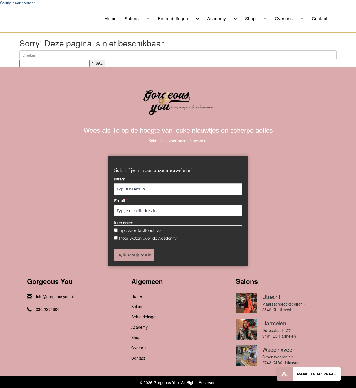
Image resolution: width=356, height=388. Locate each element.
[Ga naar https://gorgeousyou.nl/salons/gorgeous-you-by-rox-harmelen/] (282, 331)
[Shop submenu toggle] (265, 19)
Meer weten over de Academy (148, 238)
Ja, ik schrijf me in (134, 254)
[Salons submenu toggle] (148, 19)
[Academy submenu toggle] (235, 19)
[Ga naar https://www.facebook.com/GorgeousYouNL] (41, 323)
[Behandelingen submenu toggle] (197, 19)
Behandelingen (173, 18)
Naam (120, 178)
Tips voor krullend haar (141, 230)
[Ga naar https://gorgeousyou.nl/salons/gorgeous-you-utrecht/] (282, 304)
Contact (319, 18)
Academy (216, 18)
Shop (250, 18)
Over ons (284, 18)
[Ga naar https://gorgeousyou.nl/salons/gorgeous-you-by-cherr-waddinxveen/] (282, 357)
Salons (132, 18)
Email (121, 200)
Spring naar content (17, 3)
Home (111, 18)
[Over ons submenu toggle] (302, 19)
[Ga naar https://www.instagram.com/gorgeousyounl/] (30, 323)
